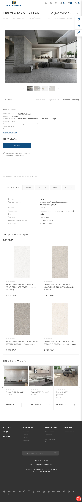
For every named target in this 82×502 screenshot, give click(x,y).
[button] (78, 498)
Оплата (55, 187)
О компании (27, 432)
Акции (6, 432)
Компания (28, 427)
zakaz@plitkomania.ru (43, 465)
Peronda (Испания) (71, 100)
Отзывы (28, 187)
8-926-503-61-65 (41, 460)
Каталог (7, 427)
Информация (51, 427)
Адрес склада (50, 432)
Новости (26, 435)
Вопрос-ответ (69, 432)
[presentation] (23, 88)
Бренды (6, 436)
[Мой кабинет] (56, 3)
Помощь (68, 427)
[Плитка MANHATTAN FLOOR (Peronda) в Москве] (41, 56)
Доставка (68, 187)
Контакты (26, 441)
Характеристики (12, 187)
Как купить (42, 187)
